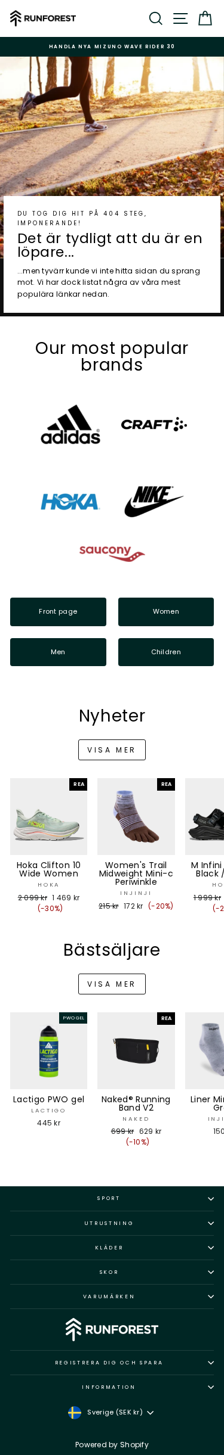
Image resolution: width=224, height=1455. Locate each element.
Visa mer (112, 750)
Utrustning (109, 1223)
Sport (108, 1198)
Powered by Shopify (112, 1445)
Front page (58, 611)
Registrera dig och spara (109, 1362)
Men (58, 652)
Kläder (109, 1247)
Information (109, 1387)
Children (166, 652)
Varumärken (109, 1296)
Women (166, 611)
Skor (109, 1272)
